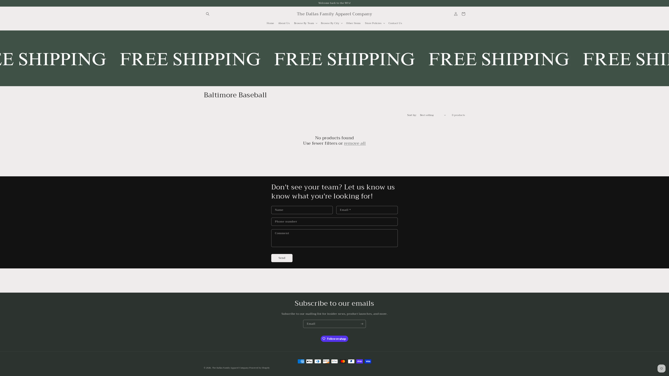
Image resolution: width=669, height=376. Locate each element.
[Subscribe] (362, 324)
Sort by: (411, 115)
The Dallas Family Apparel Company (230, 368)
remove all (355, 143)
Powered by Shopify (259, 368)
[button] (208, 14)
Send (282, 258)
